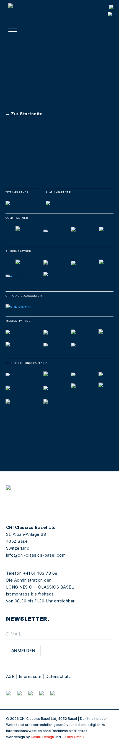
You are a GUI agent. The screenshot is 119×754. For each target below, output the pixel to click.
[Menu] (12, 29)
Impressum (30, 676)
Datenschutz (58, 676)
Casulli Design (42, 737)
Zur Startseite (27, 113)
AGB (10, 676)
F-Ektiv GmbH (73, 737)
